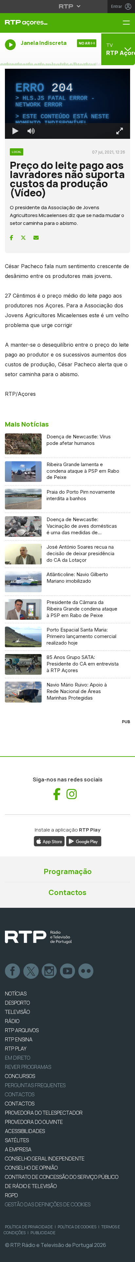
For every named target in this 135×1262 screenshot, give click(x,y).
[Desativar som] (26, 1254)
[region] (67, 631)
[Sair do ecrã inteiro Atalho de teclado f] (124, 1254)
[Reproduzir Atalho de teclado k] (10, 1254)
